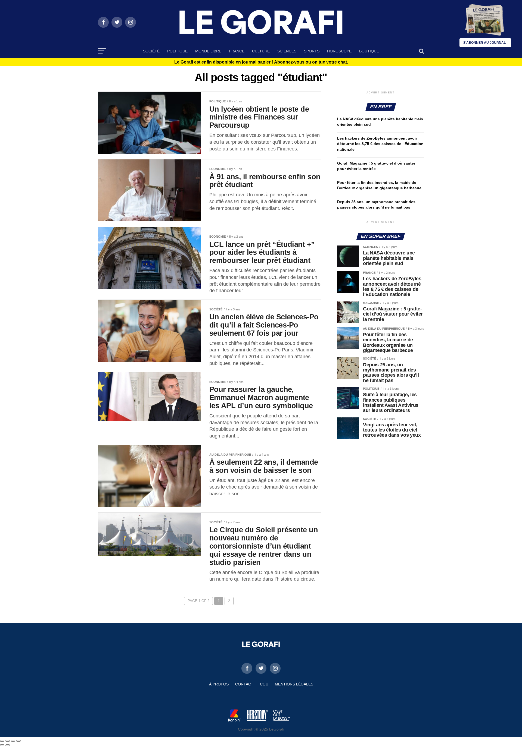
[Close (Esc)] (2, 741)
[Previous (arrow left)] (2, 745)
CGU (264, 684)
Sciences (286, 51)
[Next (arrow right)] (7, 745)
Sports (311, 51)
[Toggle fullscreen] (13, 741)
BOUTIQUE (369, 51)
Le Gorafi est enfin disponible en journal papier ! (261, 62)
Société (151, 51)
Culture (261, 51)
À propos (219, 684)
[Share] (7, 741)
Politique (177, 51)
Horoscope (339, 51)
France (236, 51)
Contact (244, 684)
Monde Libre (208, 51)
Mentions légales (294, 684)
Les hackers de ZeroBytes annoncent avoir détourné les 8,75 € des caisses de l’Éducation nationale (380, 143)
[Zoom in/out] (18, 741)
